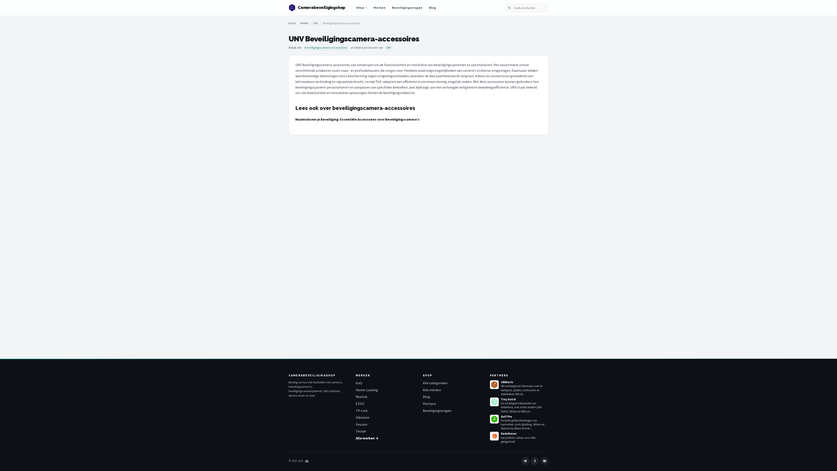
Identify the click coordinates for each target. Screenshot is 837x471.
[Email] (544, 461)
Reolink (361, 396)
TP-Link (361, 410)
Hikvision (362, 417)
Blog (432, 7)
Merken (379, 7)
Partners (429, 403)
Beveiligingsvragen (407, 7)
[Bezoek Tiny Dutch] (494, 402)
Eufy (359, 383)
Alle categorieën (435, 383)
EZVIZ (360, 403)
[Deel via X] (525, 461)
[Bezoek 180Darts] (494, 384)
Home (292, 23)
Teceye (361, 431)
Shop (360, 7)
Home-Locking (367, 390)
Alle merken (432, 390)
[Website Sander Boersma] (307, 461)
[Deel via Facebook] (535, 461)
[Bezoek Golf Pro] (494, 419)
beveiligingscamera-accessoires (326, 47)
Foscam (361, 424)
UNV (315, 23)
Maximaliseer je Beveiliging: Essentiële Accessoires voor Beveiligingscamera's (357, 119)
